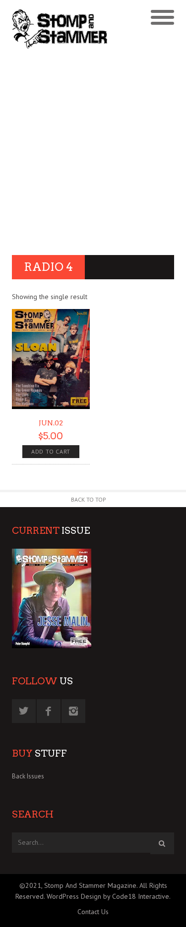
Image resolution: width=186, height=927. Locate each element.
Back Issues (28, 776)
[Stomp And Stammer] (72, 29)
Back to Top (88, 499)
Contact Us (93, 911)
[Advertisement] (93, 153)
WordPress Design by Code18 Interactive (108, 896)
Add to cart (50, 451)
